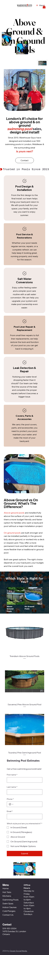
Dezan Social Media (18, 951)
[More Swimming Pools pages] (20, 899)
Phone (10, 799)
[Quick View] (24, 633)
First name (12, 775)
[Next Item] (29, 869)
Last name (12, 787)
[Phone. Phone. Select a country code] (11, 804)
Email (10, 811)
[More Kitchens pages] (12, 896)
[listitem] (24, 198)
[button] (44, 6)
